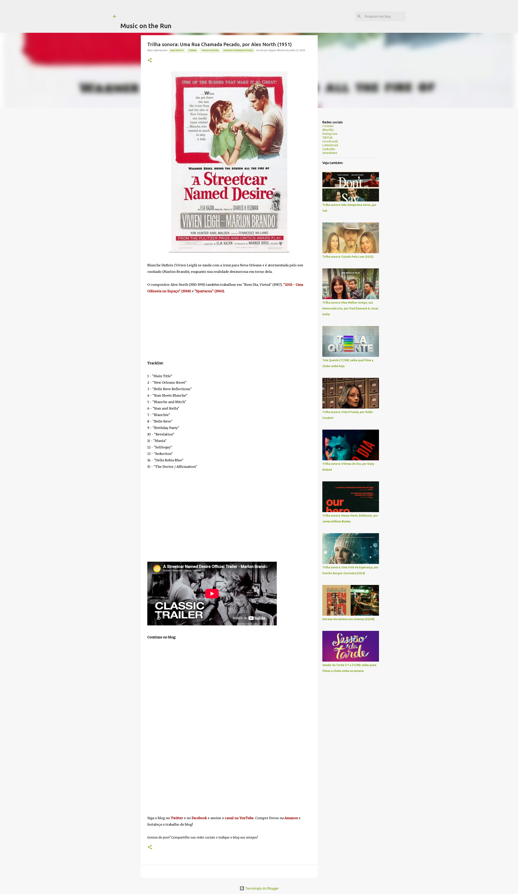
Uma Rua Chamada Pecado (238, 50)
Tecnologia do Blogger (261, 888)
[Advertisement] (194, 9)
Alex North (177, 50)
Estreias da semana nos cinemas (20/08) (348, 619)
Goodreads (330, 141)
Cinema (192, 50)
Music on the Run (145, 25)
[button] (149, 60)
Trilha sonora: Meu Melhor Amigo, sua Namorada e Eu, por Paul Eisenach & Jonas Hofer (350, 308)
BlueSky (328, 130)
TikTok (327, 137)
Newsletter (330, 153)
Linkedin (328, 149)
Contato (328, 126)
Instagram (329, 134)
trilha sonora (210, 50)
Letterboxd (330, 145)
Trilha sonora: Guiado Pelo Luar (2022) (348, 256)
